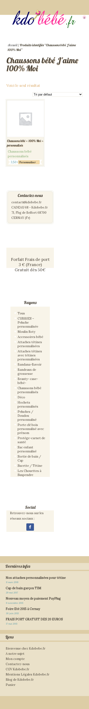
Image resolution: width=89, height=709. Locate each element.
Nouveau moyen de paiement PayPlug (33, 598)
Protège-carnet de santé (31, 440)
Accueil (12, 45)
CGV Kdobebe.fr (17, 669)
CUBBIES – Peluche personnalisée (28, 323)
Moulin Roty (26, 332)
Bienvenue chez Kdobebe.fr (25, 648)
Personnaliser (27, 162)
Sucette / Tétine (30, 466)
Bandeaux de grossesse (27, 372)
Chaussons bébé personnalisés (29, 390)
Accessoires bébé (30, 337)
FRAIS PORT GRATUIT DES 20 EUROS (34, 619)
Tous (21, 313)
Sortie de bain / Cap (29, 459)
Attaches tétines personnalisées (30, 344)
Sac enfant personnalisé (27, 449)
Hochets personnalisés (28, 404)
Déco (21, 397)
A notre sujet (15, 654)
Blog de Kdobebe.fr (20, 680)
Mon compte (15, 659)
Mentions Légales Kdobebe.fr (27, 674)
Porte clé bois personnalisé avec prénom (31, 429)
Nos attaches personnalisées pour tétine (36, 578)
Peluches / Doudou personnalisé (27, 416)
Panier (10, 685)
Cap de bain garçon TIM (23, 588)
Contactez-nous (18, 664)
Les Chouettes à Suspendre (29, 473)
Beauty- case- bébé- (28, 381)
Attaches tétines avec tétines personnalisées (30, 355)
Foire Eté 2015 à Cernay (23, 609)
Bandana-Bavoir (30, 365)
